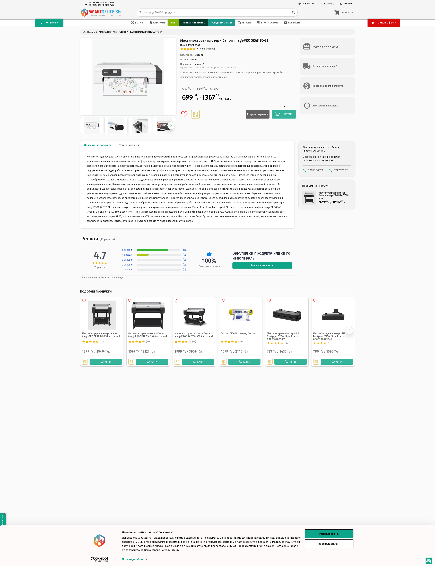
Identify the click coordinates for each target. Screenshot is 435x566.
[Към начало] (100, 13)
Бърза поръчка (257, 114)
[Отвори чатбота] (428, 560)
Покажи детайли (132, 559)
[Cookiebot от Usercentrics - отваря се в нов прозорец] (99, 559)
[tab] (97, 145)
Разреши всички (329, 533)
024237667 (108, 5)
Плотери (198, 55)
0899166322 (95, 5)
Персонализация (327, 543)
